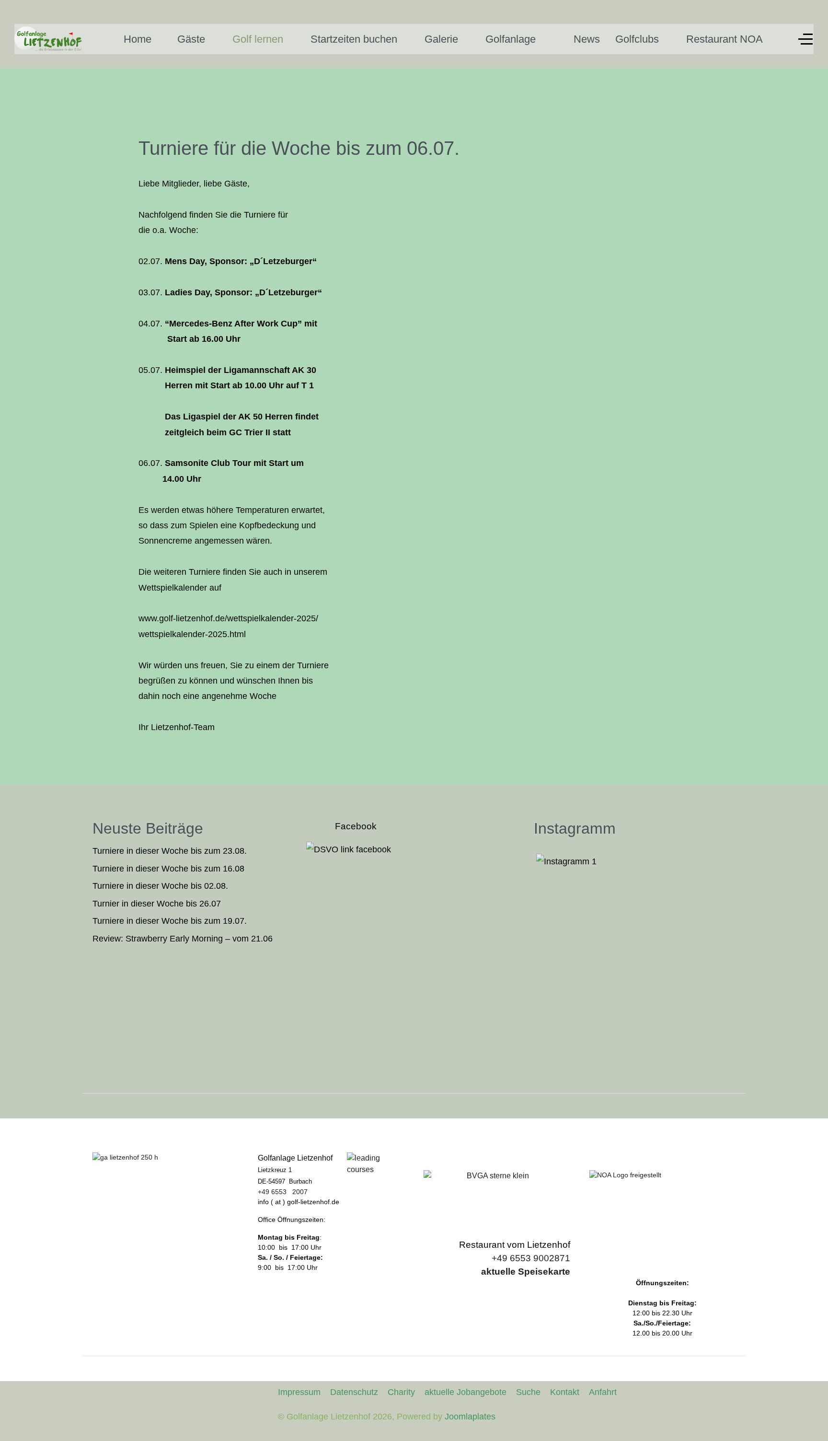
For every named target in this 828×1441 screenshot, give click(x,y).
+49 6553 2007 (283, 1192)
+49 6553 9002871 (531, 1258)
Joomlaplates (470, 1416)
